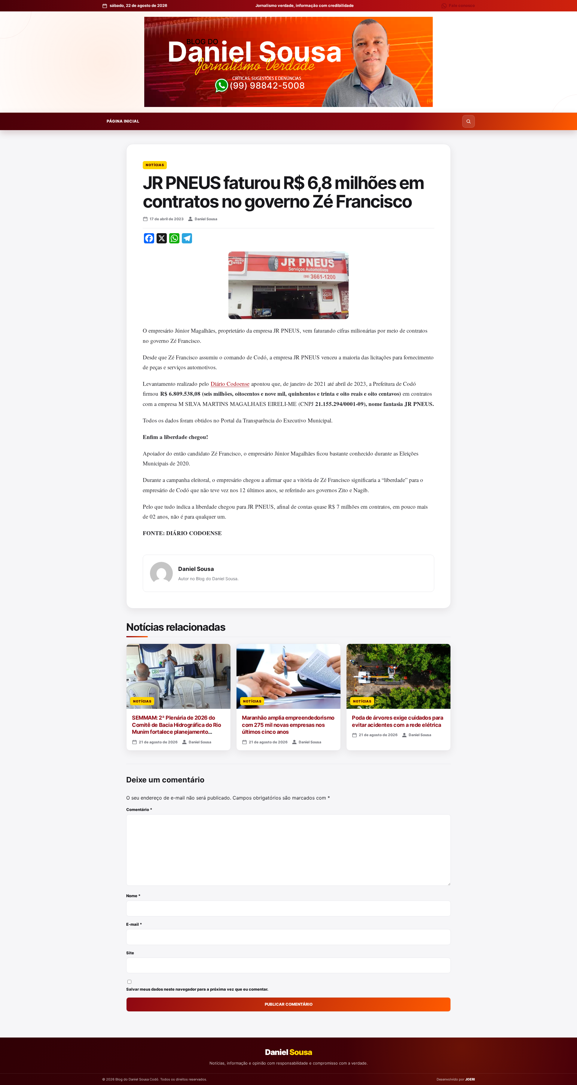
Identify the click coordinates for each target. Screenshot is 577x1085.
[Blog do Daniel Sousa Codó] (288, 62)
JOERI (470, 1079)
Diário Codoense (230, 383)
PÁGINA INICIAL (123, 121)
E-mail (134, 924)
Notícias (155, 165)
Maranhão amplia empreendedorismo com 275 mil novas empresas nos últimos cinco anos (288, 725)
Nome (133, 895)
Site (130, 952)
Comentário (139, 809)
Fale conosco (462, 5)
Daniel (288, 1052)
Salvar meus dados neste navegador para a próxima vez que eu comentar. (197, 989)
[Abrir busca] (468, 121)
